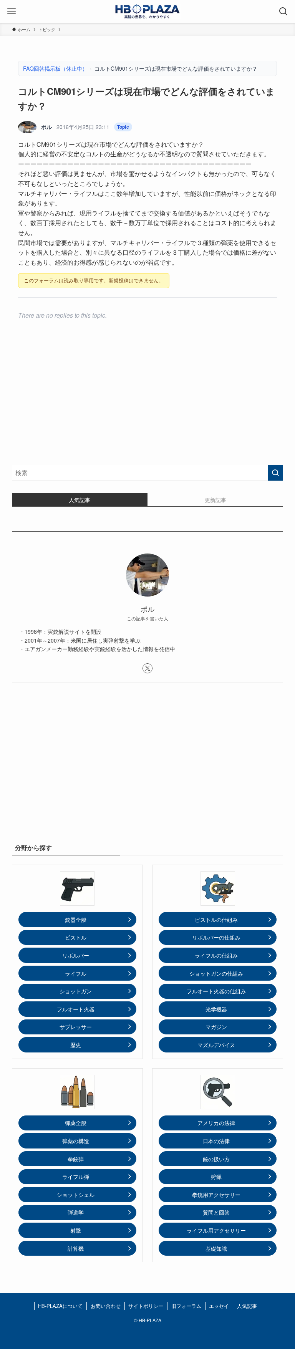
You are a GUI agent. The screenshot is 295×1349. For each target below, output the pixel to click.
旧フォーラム (186, 1305)
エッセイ (219, 1305)
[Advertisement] (147, 398)
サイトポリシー (145, 1305)
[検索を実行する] (275, 473)
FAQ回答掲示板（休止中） (55, 68)
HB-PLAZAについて (60, 1305)
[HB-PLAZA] (147, 11)
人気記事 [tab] (79, 500)
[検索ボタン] (283, 11)
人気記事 (247, 1305)
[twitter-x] (147, 668)
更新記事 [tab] (215, 500)
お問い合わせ (106, 1305)
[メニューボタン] (11, 11)
